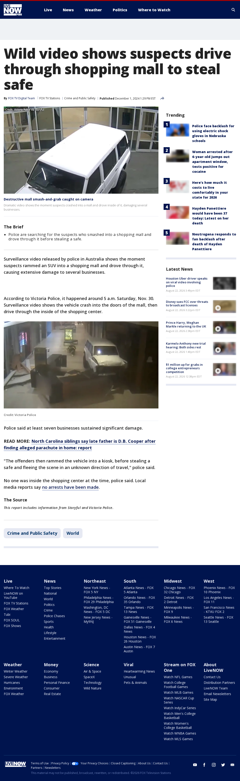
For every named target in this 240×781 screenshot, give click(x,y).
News (50, 581)
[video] (224, 306)
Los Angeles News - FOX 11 (219, 599)
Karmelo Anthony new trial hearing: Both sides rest (186, 345)
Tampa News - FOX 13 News (139, 609)
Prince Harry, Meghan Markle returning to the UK (186, 324)
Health (49, 627)
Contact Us (212, 677)
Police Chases (54, 616)
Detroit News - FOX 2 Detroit (179, 599)
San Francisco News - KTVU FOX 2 (219, 609)
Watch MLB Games (178, 692)
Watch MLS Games (178, 739)
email (232, 765)
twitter (223, 765)
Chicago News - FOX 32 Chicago (179, 589)
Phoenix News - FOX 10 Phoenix (219, 589)
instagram (214, 765)
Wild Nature (92, 688)
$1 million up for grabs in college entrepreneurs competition (184, 368)
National (50, 593)
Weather (13, 664)
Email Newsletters (217, 694)
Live (8, 581)
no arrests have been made (70, 487)
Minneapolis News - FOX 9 (179, 609)
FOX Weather (14, 609)
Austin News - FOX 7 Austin (139, 649)
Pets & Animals (135, 682)
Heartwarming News (139, 671)
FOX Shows (12, 625)
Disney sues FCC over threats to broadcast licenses (187, 304)
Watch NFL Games (178, 677)
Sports (49, 621)
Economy (51, 671)
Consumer (52, 688)
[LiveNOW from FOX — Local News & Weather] (19, 9)
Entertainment (54, 638)
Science (91, 664)
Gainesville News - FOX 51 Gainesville (138, 619)
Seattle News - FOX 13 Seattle (218, 619)
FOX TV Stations (49, 98)
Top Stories (52, 587)
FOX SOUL (12, 620)
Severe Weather (16, 677)
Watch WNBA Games (180, 733)
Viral (128, 664)
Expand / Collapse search (233, 10)
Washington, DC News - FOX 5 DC (97, 609)
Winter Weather (15, 671)
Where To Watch (16, 587)
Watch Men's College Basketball (180, 715)
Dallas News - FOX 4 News (139, 629)
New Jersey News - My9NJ (98, 619)
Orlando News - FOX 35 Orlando (139, 599)
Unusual (130, 677)
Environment (13, 688)
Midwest (173, 581)
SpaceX (89, 677)
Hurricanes (12, 682)
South (130, 581)
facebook (204, 765)
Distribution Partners (219, 682)
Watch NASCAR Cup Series (179, 700)
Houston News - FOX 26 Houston (140, 639)
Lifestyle (50, 633)
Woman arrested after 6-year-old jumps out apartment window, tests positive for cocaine (212, 162)
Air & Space (92, 671)
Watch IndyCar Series (180, 708)
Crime (48, 610)
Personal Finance (57, 682)
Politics (49, 604)
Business (50, 677)
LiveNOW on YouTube (13, 595)
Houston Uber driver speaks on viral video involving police (186, 282)
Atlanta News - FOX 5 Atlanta (139, 589)
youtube (195, 765)
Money (51, 664)
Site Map (210, 699)
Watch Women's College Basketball (178, 725)
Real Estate (52, 694)
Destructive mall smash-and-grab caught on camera (48, 199)
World (73, 533)
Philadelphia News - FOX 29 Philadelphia (99, 599)
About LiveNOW (213, 667)
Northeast (95, 581)
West (209, 581)
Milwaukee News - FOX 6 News (178, 619)
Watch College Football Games (176, 684)
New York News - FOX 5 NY (97, 589)
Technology (92, 682)
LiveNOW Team (216, 688)
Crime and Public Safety (79, 98)
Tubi (7, 614)
